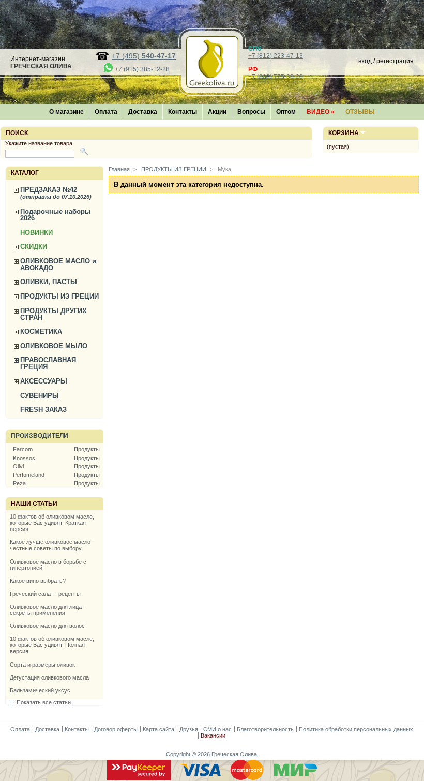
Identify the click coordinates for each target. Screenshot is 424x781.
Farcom (23, 449)
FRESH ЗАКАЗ (43, 410)
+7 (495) (144, 56)
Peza (19, 483)
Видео (321, 111)
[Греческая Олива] (212, 85)
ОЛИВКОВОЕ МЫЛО (53, 346)
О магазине (66, 111)
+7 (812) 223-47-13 (275, 56)
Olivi (18, 466)
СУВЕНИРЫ (39, 396)
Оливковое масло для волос (47, 626)
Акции (217, 111)
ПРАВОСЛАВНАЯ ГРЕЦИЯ (48, 363)
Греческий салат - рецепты (45, 594)
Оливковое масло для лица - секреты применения (47, 609)
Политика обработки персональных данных (356, 729)
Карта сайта (158, 729)
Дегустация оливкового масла (49, 677)
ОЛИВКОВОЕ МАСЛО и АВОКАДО (58, 264)
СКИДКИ (33, 246)
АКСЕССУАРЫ (43, 381)
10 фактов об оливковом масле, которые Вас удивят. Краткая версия (52, 522)
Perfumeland (28, 474)
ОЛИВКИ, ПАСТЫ (48, 282)
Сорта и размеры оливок (42, 664)
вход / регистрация (386, 61)
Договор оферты (116, 729)
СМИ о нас (217, 729)
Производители (39, 435)
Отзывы (360, 111)
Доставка (142, 111)
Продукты (87, 449)
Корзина (343, 133)
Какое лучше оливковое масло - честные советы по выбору (52, 545)
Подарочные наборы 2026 (55, 215)
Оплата (106, 111)
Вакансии (213, 735)
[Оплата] (212, 778)
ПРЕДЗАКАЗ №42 (56, 193)
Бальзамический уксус (40, 690)
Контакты (182, 111)
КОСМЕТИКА (41, 331)
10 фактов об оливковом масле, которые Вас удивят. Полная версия (52, 645)
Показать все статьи (44, 702)
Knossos (24, 458)
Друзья (188, 729)
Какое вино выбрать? (38, 581)
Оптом (286, 111)
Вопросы (251, 111)
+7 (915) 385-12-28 (142, 69)
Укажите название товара (38, 143)
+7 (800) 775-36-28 (275, 76)
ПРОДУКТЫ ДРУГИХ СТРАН (53, 314)
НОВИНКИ (36, 233)
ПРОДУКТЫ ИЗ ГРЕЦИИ (59, 296)
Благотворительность (265, 729)
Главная (119, 169)
